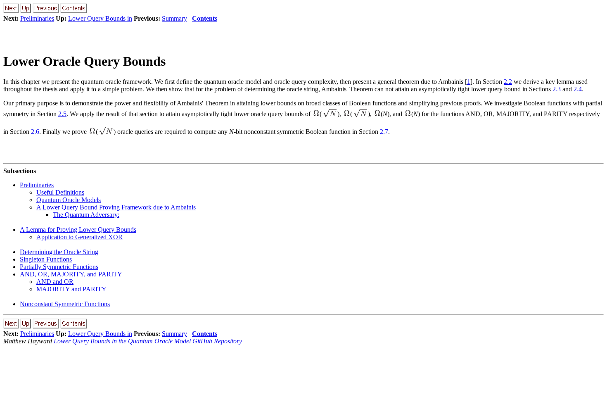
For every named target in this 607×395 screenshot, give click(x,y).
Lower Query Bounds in (100, 18)
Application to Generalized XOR (79, 236)
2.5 (62, 113)
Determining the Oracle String (59, 251)
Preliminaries (37, 18)
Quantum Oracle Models (68, 199)
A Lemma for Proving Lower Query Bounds (78, 229)
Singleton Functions (46, 259)
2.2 (508, 81)
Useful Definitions (60, 192)
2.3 (556, 89)
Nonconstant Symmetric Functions (65, 303)
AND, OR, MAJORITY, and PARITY (71, 274)
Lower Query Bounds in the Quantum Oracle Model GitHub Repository (148, 341)
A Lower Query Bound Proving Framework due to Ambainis (116, 207)
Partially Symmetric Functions (59, 266)
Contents (204, 18)
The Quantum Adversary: (86, 214)
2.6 (35, 131)
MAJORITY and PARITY (71, 289)
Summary (174, 18)
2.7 (384, 131)
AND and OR (55, 281)
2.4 (578, 89)
